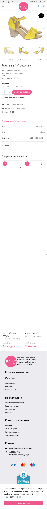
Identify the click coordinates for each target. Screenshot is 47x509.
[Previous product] (38, 59)
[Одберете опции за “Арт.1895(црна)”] (42, 164)
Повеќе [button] (18, 497)
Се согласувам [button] (24, 503)
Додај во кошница (22, 92)
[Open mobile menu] (3, 6)
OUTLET (11, 59)
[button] (43, 28)
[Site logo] (23, 6)
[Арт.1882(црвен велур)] (12, 246)
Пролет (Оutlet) (14, 339)
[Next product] (44, 59)
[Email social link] (13, 112)
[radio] (3, 86)
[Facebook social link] (10, 112)
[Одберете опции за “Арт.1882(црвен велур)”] (20, 164)
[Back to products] (41, 59)
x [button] (45, 485)
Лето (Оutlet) (22, 59)
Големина (5, 83)
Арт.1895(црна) (31, 333)
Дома (4, 59)
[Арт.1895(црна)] (34, 246)
